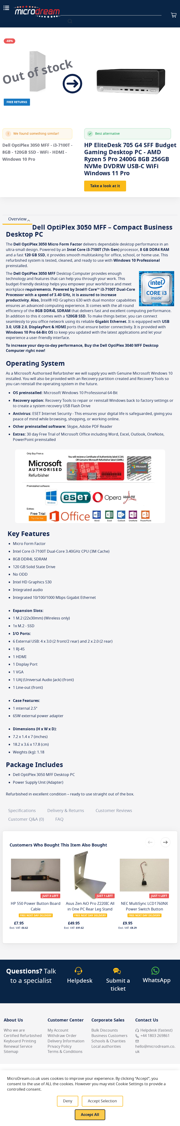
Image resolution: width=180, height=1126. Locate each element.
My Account (58, 1030)
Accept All (90, 1115)
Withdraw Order (62, 1036)
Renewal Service (18, 1046)
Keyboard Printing (20, 1041)
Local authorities (106, 1046)
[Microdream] (37, 12)
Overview (17, 219)
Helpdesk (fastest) (156, 1030)
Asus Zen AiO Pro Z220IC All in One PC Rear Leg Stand (90, 906)
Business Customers (109, 1036)
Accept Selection (102, 1101)
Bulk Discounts (104, 1030)
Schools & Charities (108, 1041)
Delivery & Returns (65, 811)
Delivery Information (66, 1041)
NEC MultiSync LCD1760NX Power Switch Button (144, 906)
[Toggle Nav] (6, 8)
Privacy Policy (59, 1046)
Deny (67, 1101)
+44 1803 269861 (155, 1036)
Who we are (14, 1030)
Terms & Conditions (65, 1052)
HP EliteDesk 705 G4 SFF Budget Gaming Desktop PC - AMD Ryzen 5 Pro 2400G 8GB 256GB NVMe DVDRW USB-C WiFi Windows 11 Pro (130, 159)
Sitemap (11, 1052)
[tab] (17, 220)
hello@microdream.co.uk (155, 1049)
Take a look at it (105, 186)
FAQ (59, 819)
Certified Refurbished (23, 1036)
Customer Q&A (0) (26, 819)
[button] (165, 842)
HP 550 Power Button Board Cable (35, 906)
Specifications (22, 811)
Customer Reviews (114, 811)
